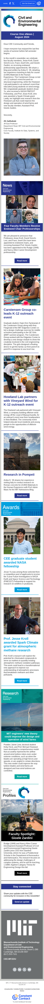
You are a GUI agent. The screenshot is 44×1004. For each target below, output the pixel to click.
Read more (22, 261)
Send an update (22, 902)
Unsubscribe (8, 989)
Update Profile (18, 989)
